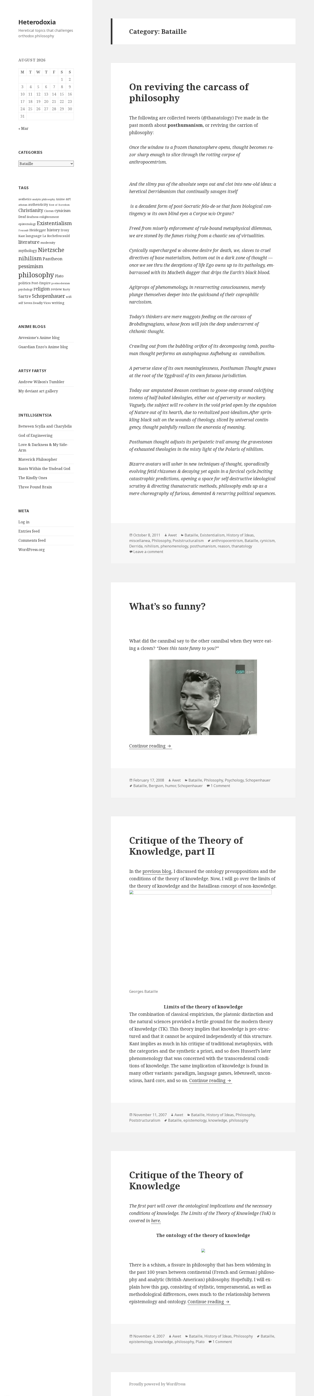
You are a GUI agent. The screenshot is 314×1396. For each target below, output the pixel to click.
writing (58, 302)
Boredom (64, 204)
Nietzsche (51, 250)
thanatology (241, 546)
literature (29, 242)
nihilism (30, 258)
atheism (22, 204)
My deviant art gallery (38, 391)
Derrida (136, 546)
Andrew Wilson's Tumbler (41, 381)
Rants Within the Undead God (44, 468)
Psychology (234, 780)
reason (224, 546)
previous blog (157, 871)
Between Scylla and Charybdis (45, 426)
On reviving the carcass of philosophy (188, 92)
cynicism (62, 210)
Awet (172, 535)
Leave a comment (148, 551)
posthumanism (203, 546)
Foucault (23, 230)
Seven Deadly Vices (37, 303)
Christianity (30, 210)
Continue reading (150, 746)
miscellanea (139, 540)
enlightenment (49, 217)
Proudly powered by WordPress (157, 1384)
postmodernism (60, 283)
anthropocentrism (227, 540)
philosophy (36, 274)
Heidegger (37, 230)
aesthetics (24, 199)
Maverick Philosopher (37, 459)
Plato (59, 275)
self (20, 303)
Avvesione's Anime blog (39, 337)
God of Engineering (35, 435)
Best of (53, 204)
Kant (21, 236)
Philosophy (161, 540)
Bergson (156, 785)
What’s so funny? (167, 606)
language (34, 235)
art (68, 199)
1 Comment (220, 785)
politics (24, 283)
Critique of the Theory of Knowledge (186, 1180)
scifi (68, 297)
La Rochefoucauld (56, 236)
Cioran (49, 211)
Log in (23, 521)
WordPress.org (31, 549)
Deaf (22, 216)
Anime (60, 199)
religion (42, 289)
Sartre (24, 296)
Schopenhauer (48, 296)
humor (170, 785)
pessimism (30, 266)
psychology (25, 289)
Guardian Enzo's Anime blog (43, 346)
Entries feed (29, 531)
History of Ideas (240, 535)
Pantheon (53, 258)
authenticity (38, 204)
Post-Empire (41, 283)
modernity (47, 242)
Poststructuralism (188, 540)
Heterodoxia (37, 22)
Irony (65, 230)
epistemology (27, 224)
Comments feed (32, 540)
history (53, 229)
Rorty (66, 289)
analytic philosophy (43, 199)
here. (156, 1221)
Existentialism (54, 223)
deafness (32, 217)
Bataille (191, 535)
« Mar (23, 128)
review (56, 289)
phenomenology (174, 546)
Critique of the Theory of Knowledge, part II (186, 845)
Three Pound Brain (35, 486)
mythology (27, 250)
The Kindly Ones (32, 477)
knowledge (217, 1120)
